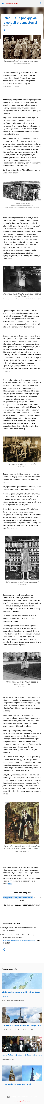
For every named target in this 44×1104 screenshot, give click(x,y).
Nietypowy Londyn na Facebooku (18, 897)
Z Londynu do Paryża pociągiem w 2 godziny (17, 1084)
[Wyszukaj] (41, 3)
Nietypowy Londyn (12, 3)
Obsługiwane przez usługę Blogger (23, 1097)
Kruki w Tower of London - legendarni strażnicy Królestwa (22, 1026)
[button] (4, 30)
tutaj (10, 884)
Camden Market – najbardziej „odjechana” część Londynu (22, 1055)
